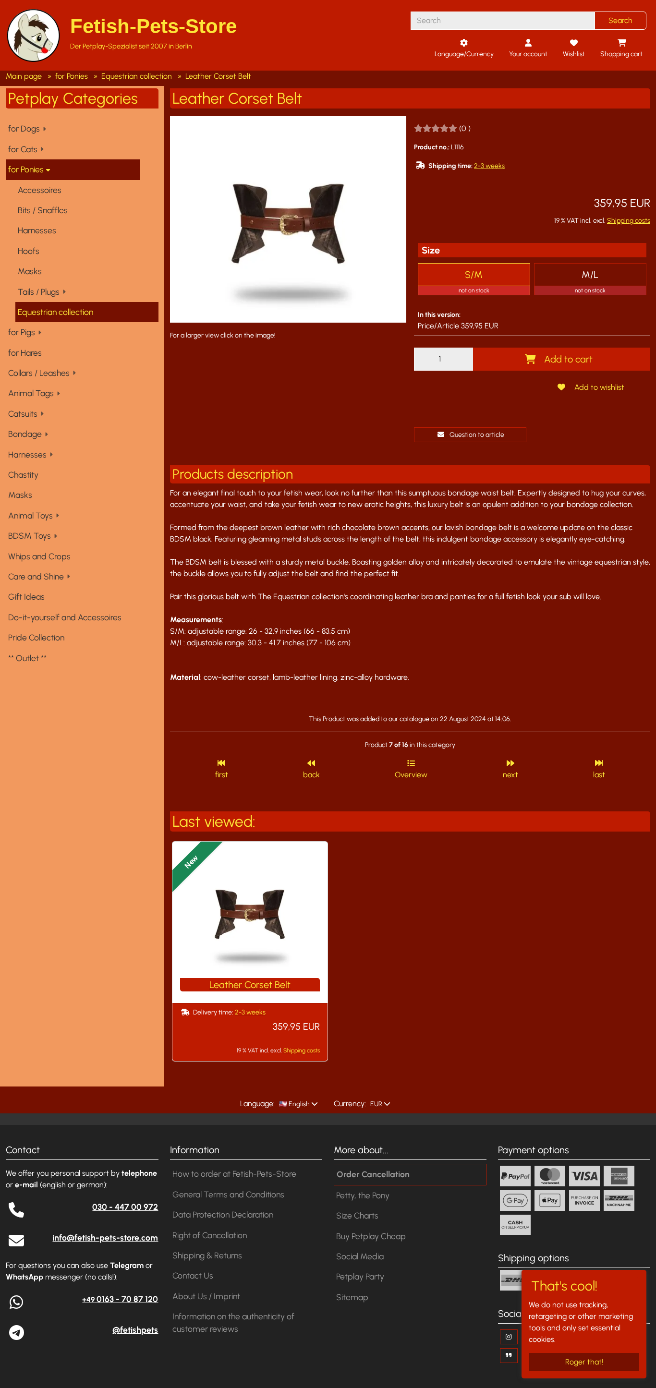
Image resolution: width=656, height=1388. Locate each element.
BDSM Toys (29, 536)
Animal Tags (31, 393)
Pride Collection (36, 637)
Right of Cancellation (209, 1235)
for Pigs (21, 332)
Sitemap (352, 1297)
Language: (257, 1103)
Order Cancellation (373, 1174)
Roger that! (584, 1361)
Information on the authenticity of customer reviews (233, 1322)
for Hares (25, 353)
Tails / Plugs (39, 292)
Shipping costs (628, 221)
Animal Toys (30, 515)
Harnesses (37, 230)
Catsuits (22, 414)
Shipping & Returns (207, 1255)
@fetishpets (135, 1330)
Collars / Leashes (39, 373)
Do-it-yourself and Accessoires (64, 617)
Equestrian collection (55, 312)
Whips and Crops (39, 556)
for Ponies (26, 169)
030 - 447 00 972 (125, 1207)
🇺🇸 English (294, 1104)
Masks (30, 271)
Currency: (350, 1103)
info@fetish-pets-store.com (105, 1237)
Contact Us (192, 1275)
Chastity (23, 475)
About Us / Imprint (206, 1296)
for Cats (22, 149)
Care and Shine (36, 576)
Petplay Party (360, 1276)
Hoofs (28, 251)
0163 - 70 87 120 (120, 1299)
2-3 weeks (489, 166)
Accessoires (39, 190)
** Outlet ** (27, 658)
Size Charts (357, 1215)
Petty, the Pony (362, 1195)
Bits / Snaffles (43, 210)
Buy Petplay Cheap (371, 1236)
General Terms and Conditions (228, 1194)
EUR (375, 1104)
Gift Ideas (26, 596)
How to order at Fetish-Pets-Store (234, 1174)
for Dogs (24, 128)
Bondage (25, 434)
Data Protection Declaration (222, 1214)
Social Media (360, 1256)
